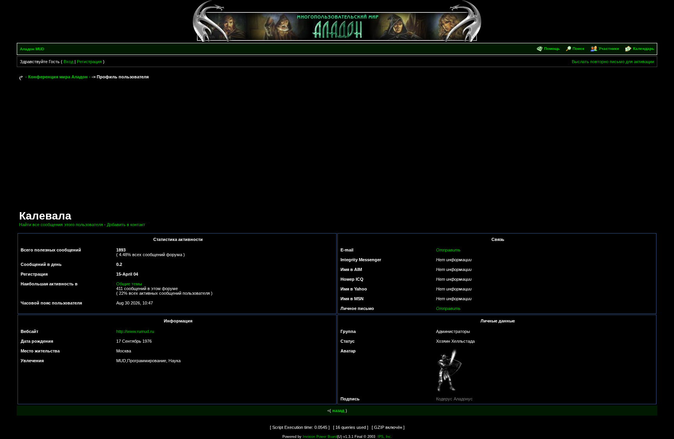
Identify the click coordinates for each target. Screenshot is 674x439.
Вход (68, 61)
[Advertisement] (337, 141)
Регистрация (89, 61)
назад (338, 410)
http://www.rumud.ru (135, 331)
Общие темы (129, 283)
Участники (609, 48)
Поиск (578, 48)
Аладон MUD (32, 49)
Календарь (643, 48)
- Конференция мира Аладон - (57, 76)
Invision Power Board (320, 437)
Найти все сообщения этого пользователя (61, 224)
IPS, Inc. (385, 437)
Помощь (552, 48)
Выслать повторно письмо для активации (613, 61)
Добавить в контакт (126, 224)
